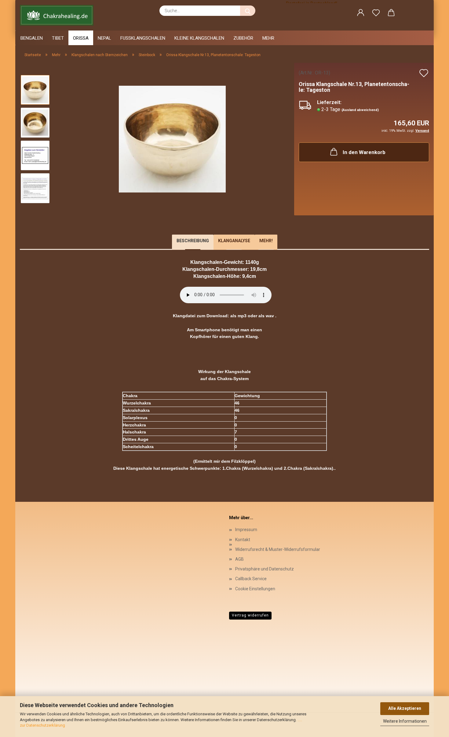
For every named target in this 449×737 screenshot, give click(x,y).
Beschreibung (193, 240)
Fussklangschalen (142, 38)
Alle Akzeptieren (404, 708)
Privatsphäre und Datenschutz (264, 568)
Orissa (81, 38)
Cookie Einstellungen (255, 588)
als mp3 (238, 315)
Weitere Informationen (405, 721)
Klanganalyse (234, 240)
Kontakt (242, 539)
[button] (360, 13)
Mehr (268, 38)
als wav (266, 315)
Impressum (246, 529)
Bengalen (31, 38)
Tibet (58, 38)
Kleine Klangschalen (199, 38)
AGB (239, 559)
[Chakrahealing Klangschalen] (59, 15)
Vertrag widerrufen (250, 615)
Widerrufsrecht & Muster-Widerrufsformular (277, 549)
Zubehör (243, 38)
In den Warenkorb (364, 152)
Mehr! (266, 240)
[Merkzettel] (376, 13)
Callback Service (251, 578)
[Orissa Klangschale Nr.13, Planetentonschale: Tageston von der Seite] (172, 139)
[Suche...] (247, 10)
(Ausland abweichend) (360, 110)
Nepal (104, 38)
